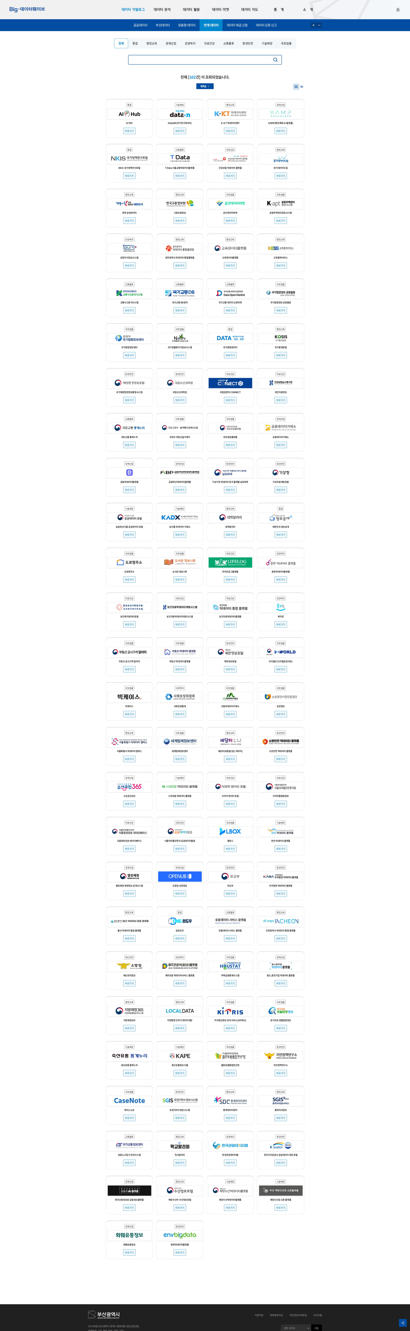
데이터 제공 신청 (237, 25)
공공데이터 (140, 25)
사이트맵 (317, 1315)
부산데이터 (163, 25)
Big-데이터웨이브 (27, 10)
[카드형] (296, 86)
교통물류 (228, 43)
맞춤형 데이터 (187, 25)
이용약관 (259, 1315)
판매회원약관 (276, 1315)
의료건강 (209, 43)
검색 (276, 60)
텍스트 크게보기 (313, 25)
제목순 (203, 86)
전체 (121, 43)
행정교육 (151, 43)
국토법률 (286, 43)
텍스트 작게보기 (319, 25)
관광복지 (190, 43)
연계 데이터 (211, 25)
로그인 (398, 10)
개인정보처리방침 (298, 1315)
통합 (135, 43)
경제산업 (171, 43)
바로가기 (129, 131)
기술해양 (267, 43)
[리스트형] (301, 86)
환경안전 (247, 43)
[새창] (103, 1315)
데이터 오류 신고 (266, 25)
